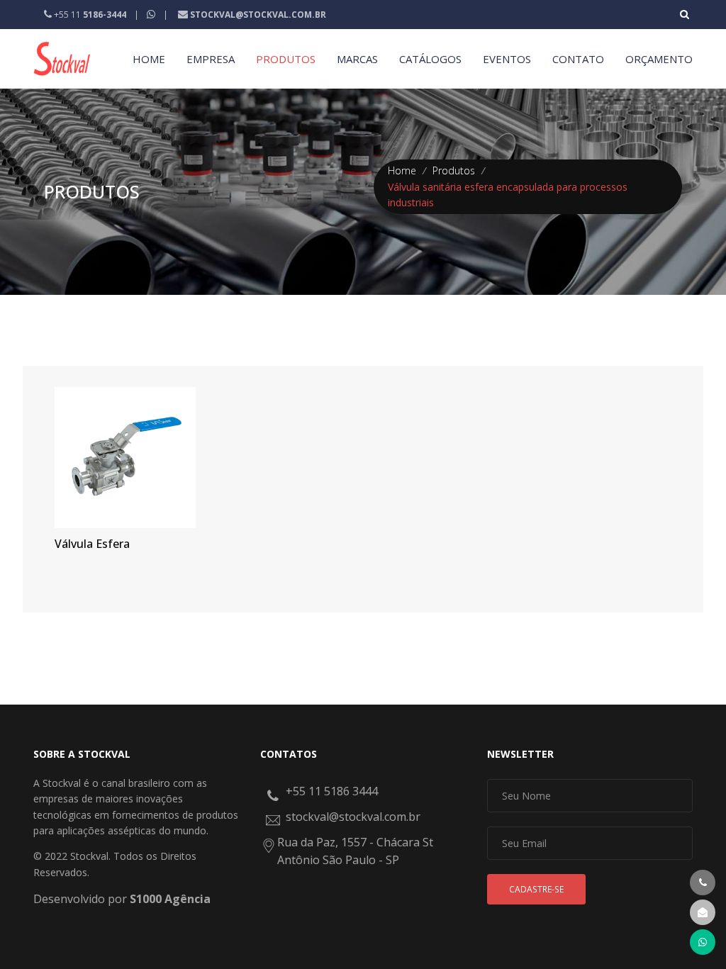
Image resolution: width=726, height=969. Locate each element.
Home (402, 170)
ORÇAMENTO (659, 59)
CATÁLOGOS (430, 59)
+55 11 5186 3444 (332, 791)
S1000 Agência (170, 899)
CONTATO (578, 59)
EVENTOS (507, 59)
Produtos (453, 170)
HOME (149, 59)
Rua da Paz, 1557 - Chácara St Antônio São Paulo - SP (355, 851)
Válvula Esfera (92, 543)
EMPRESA (210, 59)
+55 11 (89, 15)
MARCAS (357, 59)
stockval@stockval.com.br (353, 816)
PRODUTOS (285, 59)
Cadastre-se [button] (536, 889)
